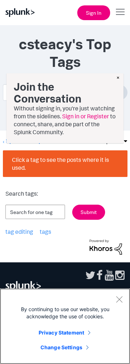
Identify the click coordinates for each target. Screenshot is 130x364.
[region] (65, 326)
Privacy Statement (61, 332)
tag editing (19, 231)
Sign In (93, 13)
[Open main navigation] (120, 12)
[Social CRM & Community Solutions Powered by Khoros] (106, 246)
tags (45, 231)
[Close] (119, 299)
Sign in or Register (85, 116)
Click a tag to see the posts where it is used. (60, 163)
